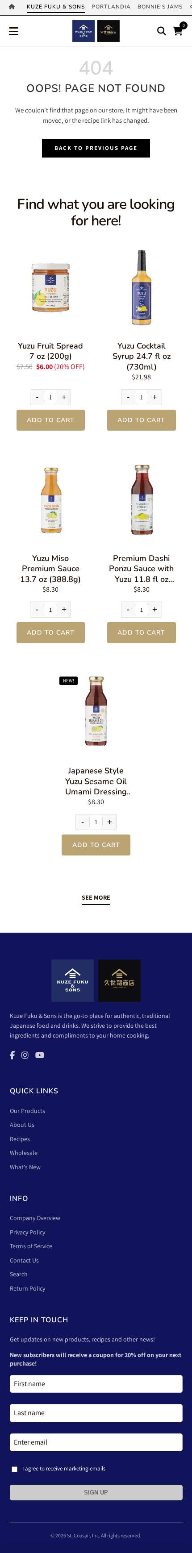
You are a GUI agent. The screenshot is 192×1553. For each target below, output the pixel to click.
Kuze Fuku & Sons (56, 6)
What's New (25, 1167)
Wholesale (24, 1153)
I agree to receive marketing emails (63, 1468)
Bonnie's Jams (160, 6)
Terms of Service (31, 1246)
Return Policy (27, 1288)
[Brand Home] (14, 7)
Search (19, 1274)
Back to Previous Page (96, 148)
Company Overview (35, 1218)
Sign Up (96, 1492)
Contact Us (24, 1260)
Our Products (27, 1111)
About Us (22, 1125)
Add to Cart (51, 420)
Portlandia (111, 6)
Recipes (20, 1139)
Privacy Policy (27, 1232)
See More (96, 897)
